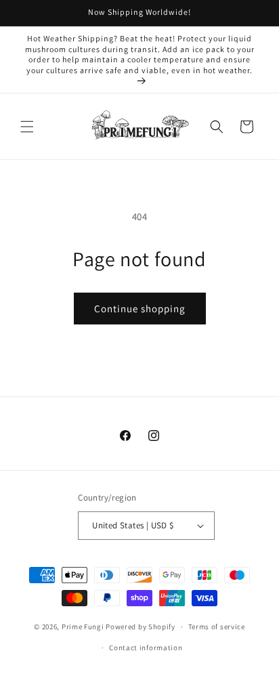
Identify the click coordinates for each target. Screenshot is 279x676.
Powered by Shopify (140, 626)
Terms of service (216, 626)
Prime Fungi (83, 626)
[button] (27, 127)
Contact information (145, 647)
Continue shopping (140, 308)
